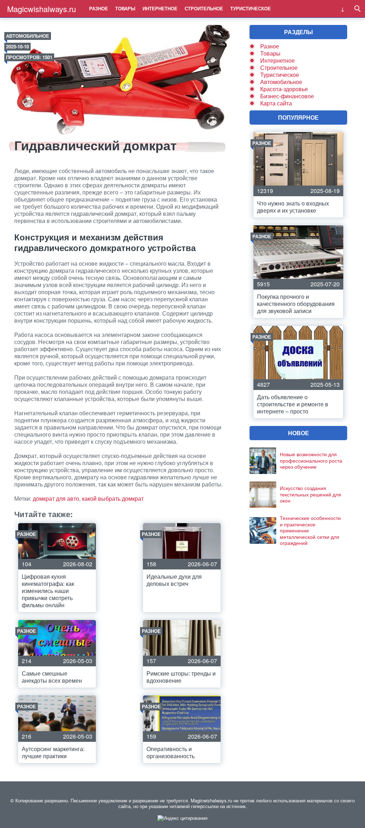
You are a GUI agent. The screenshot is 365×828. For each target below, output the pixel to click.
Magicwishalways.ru (41, 8)
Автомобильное (27, 35)
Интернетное (160, 8)
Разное (98, 8)
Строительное (204, 8)
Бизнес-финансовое (287, 96)
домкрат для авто (56, 498)
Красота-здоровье (284, 89)
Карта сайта (276, 103)
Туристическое (250, 8)
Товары (125, 8)
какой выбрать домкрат (113, 498)
